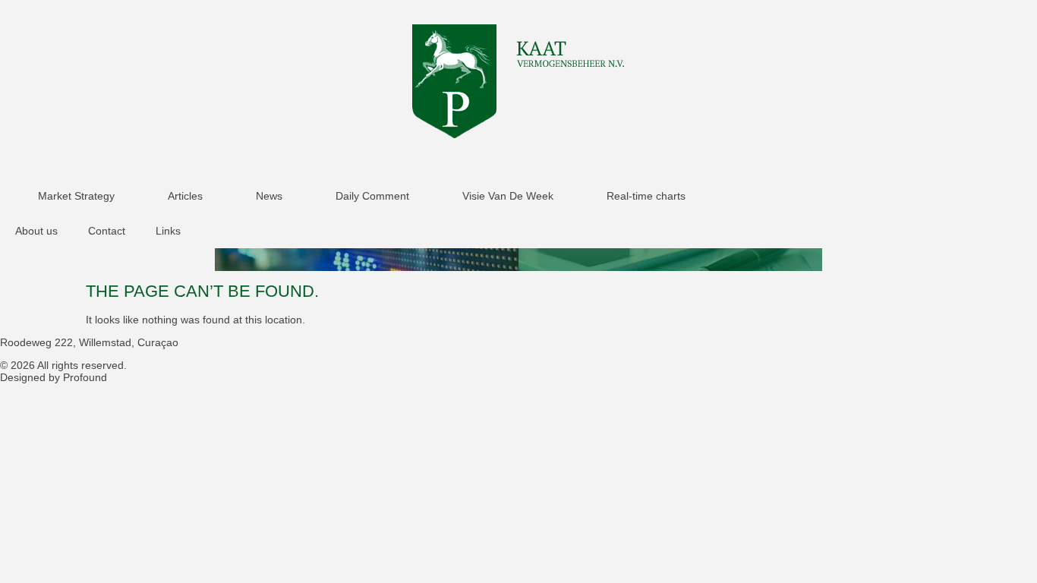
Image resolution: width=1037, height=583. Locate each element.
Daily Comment (372, 196)
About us (36, 231)
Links (168, 231)
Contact (106, 231)
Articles (185, 196)
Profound (85, 377)
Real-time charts (646, 196)
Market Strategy (76, 196)
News (269, 196)
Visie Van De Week (507, 196)
